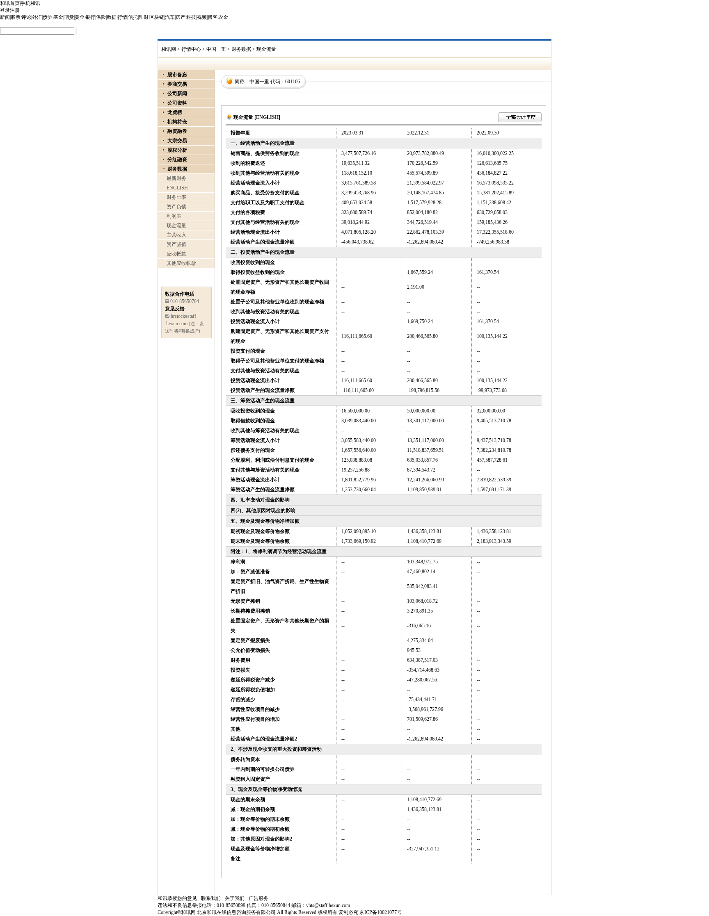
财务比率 (176, 197)
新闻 (5, 17)
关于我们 (235, 898)
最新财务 (176, 178)
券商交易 (177, 84)
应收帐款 (176, 254)
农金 (223, 17)
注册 (15, 10)
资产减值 (176, 244)
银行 (90, 17)
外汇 (37, 17)
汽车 (170, 17)
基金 (58, 17)
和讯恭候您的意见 (177, 898)
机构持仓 (177, 122)
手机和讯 (30, 3)
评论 (26, 17)
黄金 (80, 17)
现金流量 (176, 225)
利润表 (174, 216)
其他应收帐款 (181, 263)
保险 (101, 17)
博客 (212, 17)
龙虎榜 (174, 112)
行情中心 (191, 49)
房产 (180, 17)
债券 (48, 17)
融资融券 (177, 131)
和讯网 (168, 49)
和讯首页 (10, 3)
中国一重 (216, 49)
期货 (69, 17)
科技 (191, 17)
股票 (16, 17)
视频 (202, 17)
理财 (144, 17)
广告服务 (258, 898)
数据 (112, 17)
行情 (122, 17)
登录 (5, 10)
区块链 (156, 17)
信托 (133, 17)
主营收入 (176, 235)
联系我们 (211, 898)
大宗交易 (177, 141)
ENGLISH (177, 188)
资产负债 (176, 207)
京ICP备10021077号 (380, 912)
